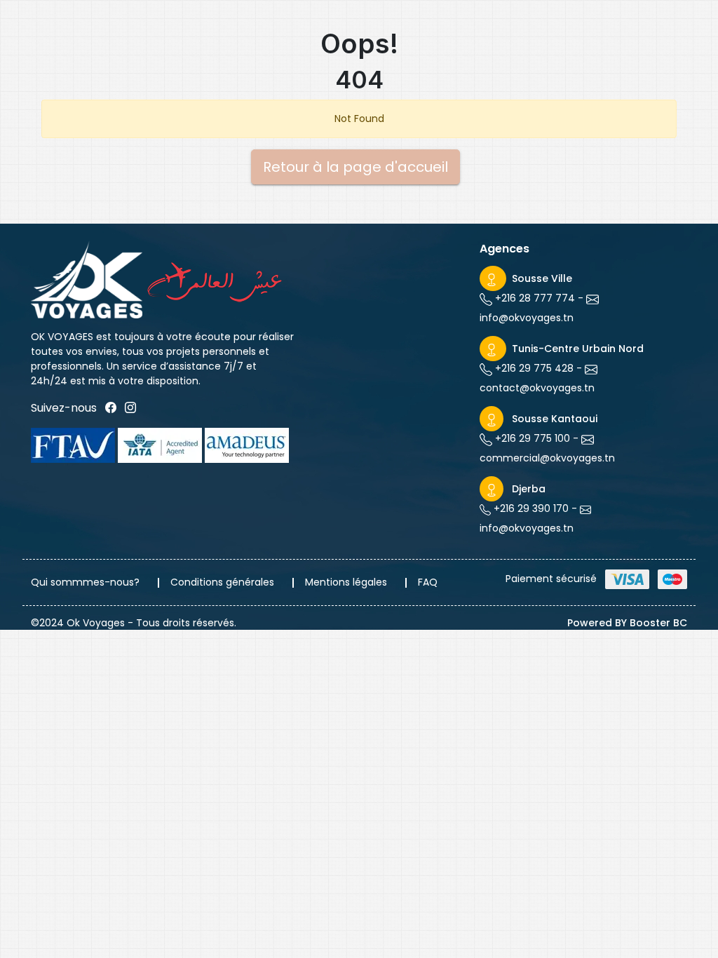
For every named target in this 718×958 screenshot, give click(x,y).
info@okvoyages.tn (527, 318)
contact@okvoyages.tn (537, 388)
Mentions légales (346, 582)
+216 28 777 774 (533, 298)
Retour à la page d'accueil (355, 167)
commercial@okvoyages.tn (547, 458)
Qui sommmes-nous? (85, 582)
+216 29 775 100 (531, 438)
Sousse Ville (542, 278)
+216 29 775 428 (533, 368)
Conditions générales (222, 582)
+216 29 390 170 (530, 508)
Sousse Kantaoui (554, 419)
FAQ (428, 582)
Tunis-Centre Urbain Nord (578, 349)
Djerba (529, 489)
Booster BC (658, 623)
